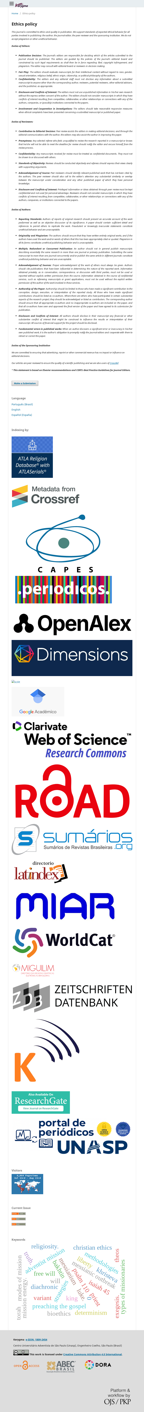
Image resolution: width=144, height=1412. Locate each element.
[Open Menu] (11, 3)
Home (15, 13)
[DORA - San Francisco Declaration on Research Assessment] (96, 1374)
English (16, 409)
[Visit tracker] (27, 1193)
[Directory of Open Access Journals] (27, 1374)
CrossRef (114, 363)
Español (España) (22, 415)
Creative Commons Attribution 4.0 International (92, 1354)
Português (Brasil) (22, 404)
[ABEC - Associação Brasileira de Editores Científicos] (61, 1374)
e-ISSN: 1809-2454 (36, 1339)
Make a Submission (25, 383)
